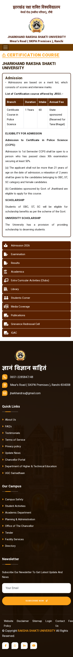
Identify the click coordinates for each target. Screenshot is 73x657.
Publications (18, 315)
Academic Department (17, 512)
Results (15, 263)
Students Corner (20, 297)
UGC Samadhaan (14, 473)
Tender (8, 532)
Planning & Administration (19, 519)
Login (49, 621)
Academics (17, 271)
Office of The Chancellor (19, 526)
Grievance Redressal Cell (25, 324)
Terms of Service (14, 439)
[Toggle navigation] (5, 47)
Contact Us (60, 623)
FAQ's (8, 426)
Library (15, 289)
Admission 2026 (20, 245)
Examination (18, 254)
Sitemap (37, 621)
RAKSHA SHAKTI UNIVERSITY (36, 630)
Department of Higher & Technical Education (30, 466)
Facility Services (14, 539)
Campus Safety (13, 499)
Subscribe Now (35, 601)
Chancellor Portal (14, 459)
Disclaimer (23, 621)
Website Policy (8, 623)
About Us (10, 419)
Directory (10, 546)
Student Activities (15, 506)
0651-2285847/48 (21, 377)
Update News (12, 453)
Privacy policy (12, 446)
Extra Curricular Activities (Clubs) (30, 280)
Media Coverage (20, 306)
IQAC (14, 332)
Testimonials (12, 433)
